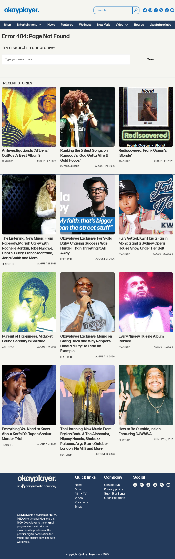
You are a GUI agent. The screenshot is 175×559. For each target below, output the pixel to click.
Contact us (112, 485)
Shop (7, 25)
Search (151, 59)
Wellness (85, 25)
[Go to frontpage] (21, 10)
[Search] (135, 10)
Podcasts (81, 502)
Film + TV (81, 493)
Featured (67, 25)
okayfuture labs (160, 25)
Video (119, 25)
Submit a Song (114, 493)
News (51, 25)
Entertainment (27, 25)
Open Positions (114, 498)
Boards (139, 25)
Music (79, 489)
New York (103, 25)
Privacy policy (113, 489)
